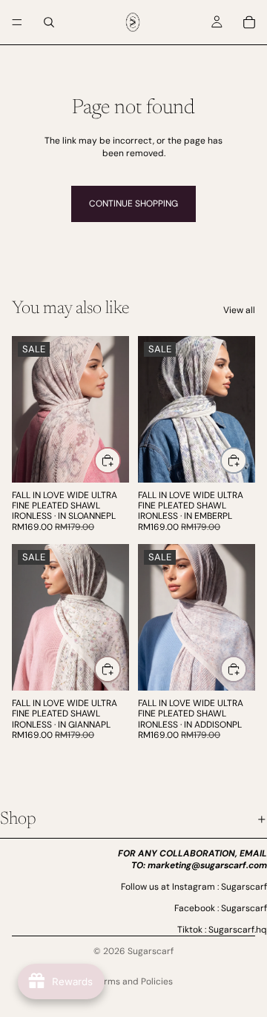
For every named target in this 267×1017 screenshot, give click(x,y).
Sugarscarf (151, 951)
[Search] (49, 22)
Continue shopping (133, 203)
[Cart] (249, 22)
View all (239, 310)
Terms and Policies (133, 981)
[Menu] (17, 22)
